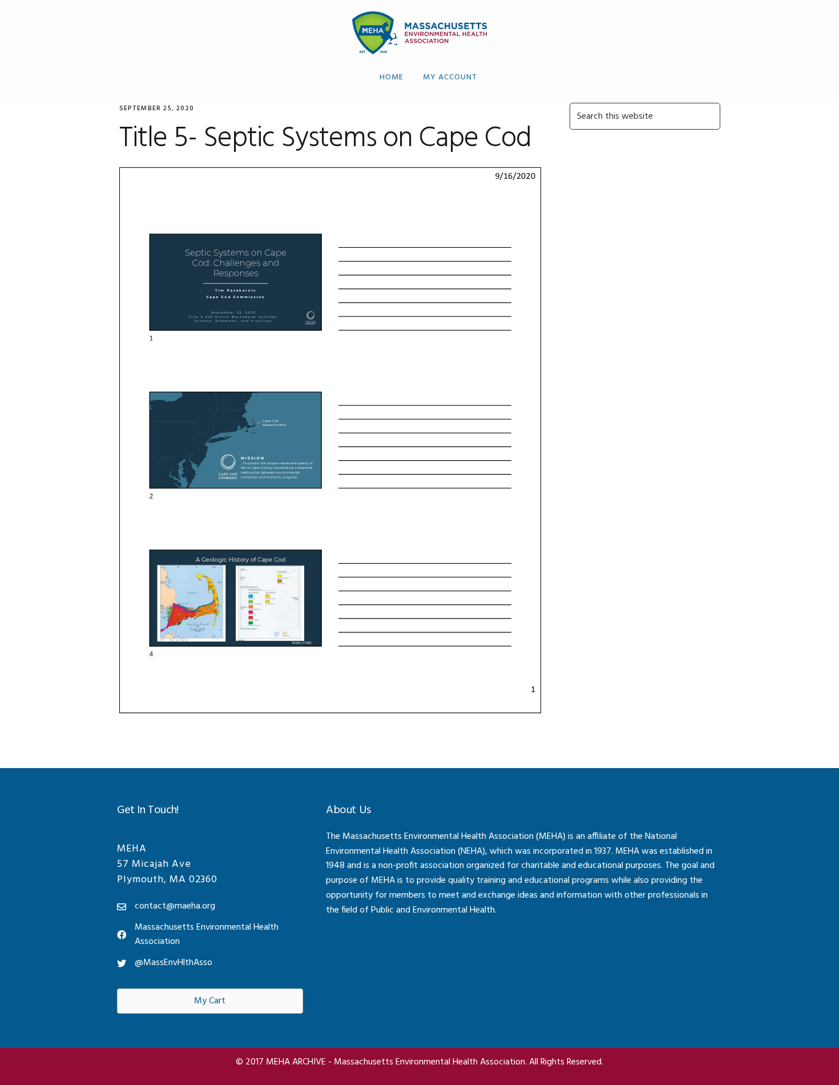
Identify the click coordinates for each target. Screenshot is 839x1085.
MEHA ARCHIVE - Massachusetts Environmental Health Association (419, 32)
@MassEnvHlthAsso (173, 962)
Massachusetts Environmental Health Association (207, 935)
